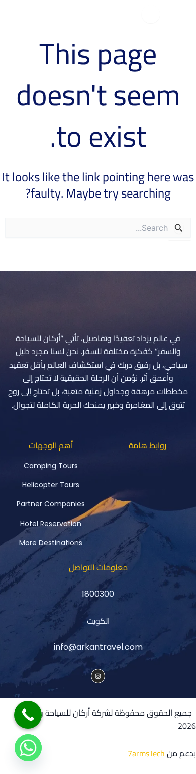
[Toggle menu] (151, 14)
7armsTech (146, 753)
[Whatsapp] (28, 747)
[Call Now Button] (28, 715)
